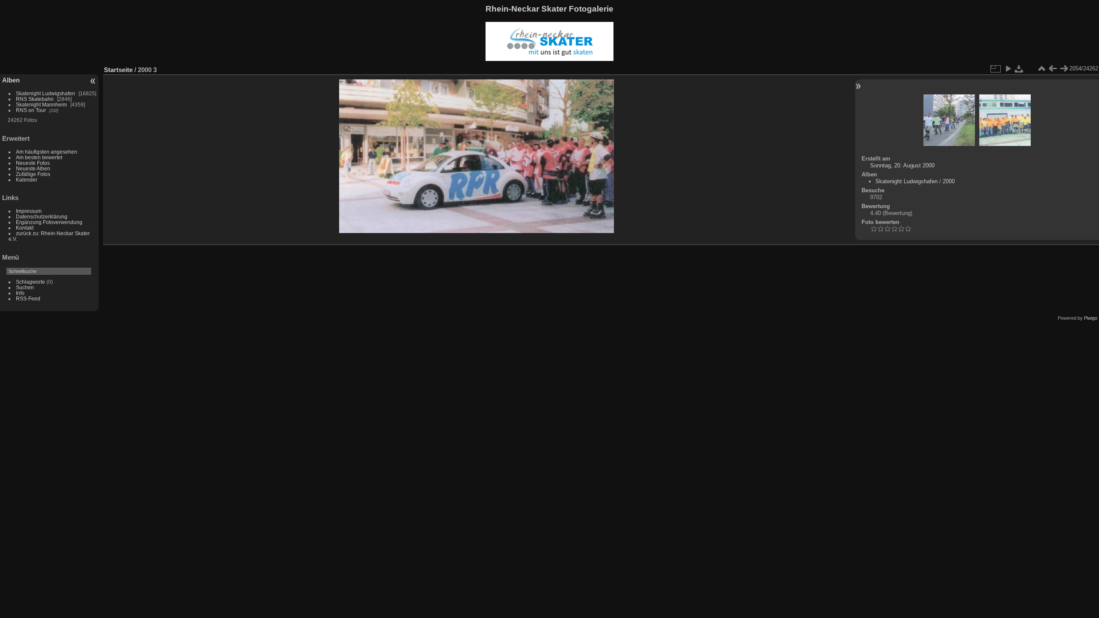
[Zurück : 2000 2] (1052, 68)
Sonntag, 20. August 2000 (902, 165)
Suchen (25, 287)
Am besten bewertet (39, 157)
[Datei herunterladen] (1019, 68)
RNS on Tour (31, 110)
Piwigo (1090, 318)
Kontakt (24, 227)
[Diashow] (1008, 68)
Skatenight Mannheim (41, 104)
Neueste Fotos (33, 163)
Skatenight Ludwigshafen (45, 93)
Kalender (26, 179)
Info (20, 293)
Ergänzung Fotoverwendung (49, 222)
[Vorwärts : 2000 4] (1063, 68)
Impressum (29, 211)
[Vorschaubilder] (1041, 68)
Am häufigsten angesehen (46, 151)
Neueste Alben (33, 168)
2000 (949, 181)
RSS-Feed (28, 298)
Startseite (118, 69)
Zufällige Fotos (33, 174)
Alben (11, 80)
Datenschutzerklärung (41, 216)
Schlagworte (30, 282)
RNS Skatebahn (35, 99)
